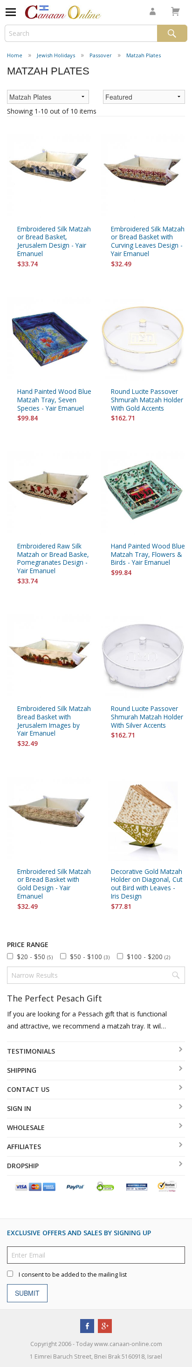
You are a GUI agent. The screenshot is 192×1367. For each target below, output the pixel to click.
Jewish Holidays (56, 55)
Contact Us (28, 1089)
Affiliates (24, 1146)
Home (14, 55)
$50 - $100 (90, 956)
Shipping (21, 1070)
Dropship (23, 1165)
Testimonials (31, 1051)
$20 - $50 (35, 956)
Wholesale (26, 1127)
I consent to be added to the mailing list (73, 1275)
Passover (100, 55)
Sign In (19, 1108)
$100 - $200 (148, 956)
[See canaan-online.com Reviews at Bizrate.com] (136, 1186)
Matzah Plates (143, 55)
